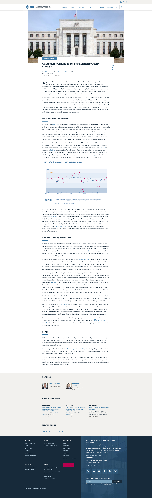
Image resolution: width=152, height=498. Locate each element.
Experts (28, 464)
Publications (66, 445)
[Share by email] (113, 70)
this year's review (84, 259)
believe (52, 150)
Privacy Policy (28, 488)
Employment (28, 448)
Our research (92, 251)
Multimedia (66, 453)
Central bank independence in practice (99, 408)
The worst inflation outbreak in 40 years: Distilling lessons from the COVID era (52, 409)
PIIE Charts (66, 455)
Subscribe (114, 2)
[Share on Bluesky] (113, 67)
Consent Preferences (93, 465)
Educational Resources (69, 458)
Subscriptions (29, 453)
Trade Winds (47, 476)
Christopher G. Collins (64, 71)
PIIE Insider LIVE (48, 469)
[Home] (38, 7)
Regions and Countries (50, 445)
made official (56, 124)
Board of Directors (30, 443)
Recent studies (52, 216)
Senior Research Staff (31, 467)
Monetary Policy (61, 432)
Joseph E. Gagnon (47, 71)
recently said (65, 304)
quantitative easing (61, 226)
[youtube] (99, 471)
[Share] (113, 72)
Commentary (66, 448)
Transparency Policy (30, 455)
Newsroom (101, 2)
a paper (55, 282)
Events (101, 7)
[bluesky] (115, 471)
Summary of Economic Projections (78, 349)
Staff (26, 445)
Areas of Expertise (49, 443)
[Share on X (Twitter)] (113, 62)
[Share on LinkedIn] (113, 65)
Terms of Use (36, 488)
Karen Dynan (45, 413)
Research (67, 440)
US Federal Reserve (48, 432)
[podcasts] (105, 471)
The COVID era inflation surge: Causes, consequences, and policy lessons (76, 409)
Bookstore (108, 2)
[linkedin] (94, 471)
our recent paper (91, 155)
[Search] (121, 7)
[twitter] (88, 471)
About (27, 440)
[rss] (110, 471)
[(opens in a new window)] (118, 2)
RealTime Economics (49, 58)
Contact (27, 450)
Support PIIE (112, 7)
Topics (46, 440)
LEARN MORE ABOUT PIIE (93, 455)
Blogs (64, 443)
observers (103, 147)
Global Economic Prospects (51, 467)
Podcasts (65, 450)
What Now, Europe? (49, 478)
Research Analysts (30, 469)
